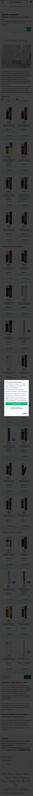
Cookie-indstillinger (16, 408)
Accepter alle (16, 404)
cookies (11, 386)
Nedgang (24, 413)
